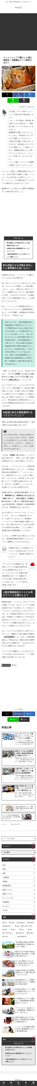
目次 (15, 238)
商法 (15, 665)
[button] (24, 100)
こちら (20, 315)
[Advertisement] (18, 31)
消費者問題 (7, 665)
